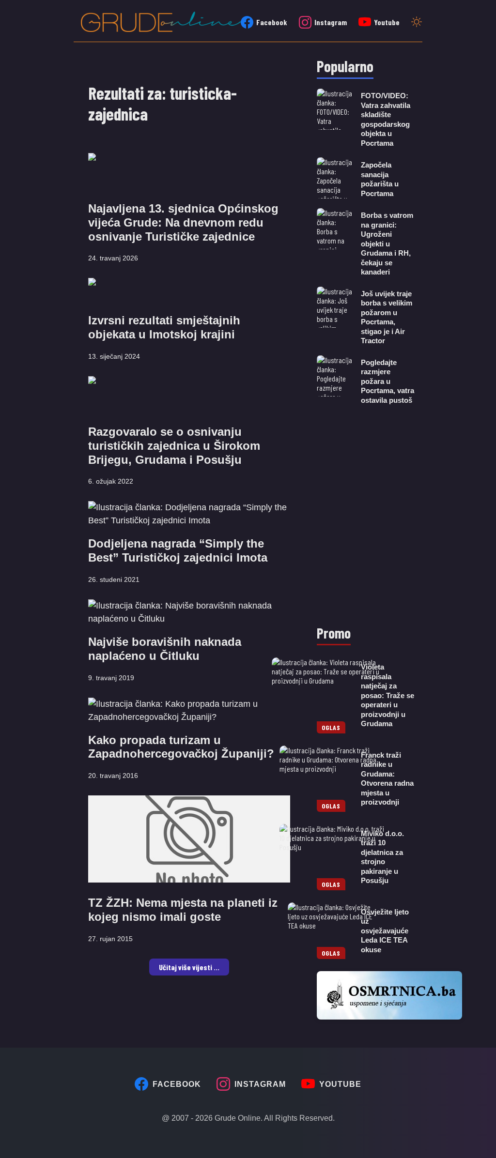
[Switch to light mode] (416, 22)
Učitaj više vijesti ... (189, 967)
